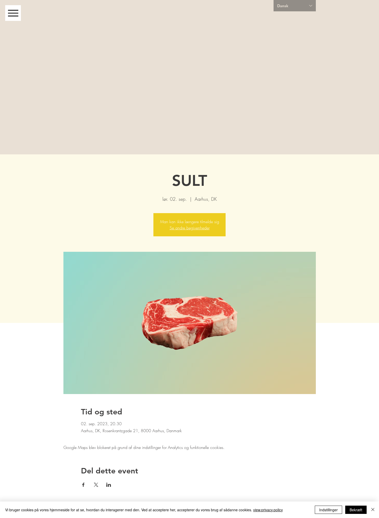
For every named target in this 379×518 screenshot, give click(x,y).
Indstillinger (328, 509)
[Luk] (373, 510)
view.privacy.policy (268, 509)
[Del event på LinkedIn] (108, 485)
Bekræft (356, 509)
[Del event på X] (96, 485)
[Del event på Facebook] (83, 485)
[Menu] (13, 13)
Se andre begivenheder (190, 228)
